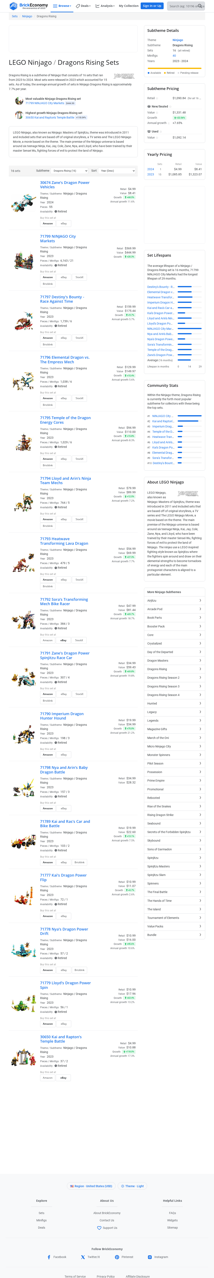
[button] (156, 98)
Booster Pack (156, 626)
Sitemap (172, 1227)
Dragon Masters (157, 660)
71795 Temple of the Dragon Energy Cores (65, 420)
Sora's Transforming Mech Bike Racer (171, 344)
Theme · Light (134, 1186)
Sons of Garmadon (159, 849)
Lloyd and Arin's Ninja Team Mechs (169, 318)
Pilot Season (155, 763)
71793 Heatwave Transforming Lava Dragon (64, 541)
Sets (15, 16)
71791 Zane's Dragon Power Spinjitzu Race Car (65, 655)
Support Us (110, 1227)
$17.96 (131, 993)
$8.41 (132, 193)
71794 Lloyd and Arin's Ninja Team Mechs (65, 480)
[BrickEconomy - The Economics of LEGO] (28, 6)
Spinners (153, 883)
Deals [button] (85, 6)
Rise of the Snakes (159, 806)
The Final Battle (157, 892)
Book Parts (154, 617)
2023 (50, 256)
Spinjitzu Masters (158, 866)
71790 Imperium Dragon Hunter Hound (62, 716)
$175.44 (130, 310)
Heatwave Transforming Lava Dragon (171, 297)
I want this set (110, 224)
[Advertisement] (87, 36)
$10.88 (131, 1047)
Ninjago (27, 16)
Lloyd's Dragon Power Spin (164, 323)
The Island (154, 909)
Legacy (152, 712)
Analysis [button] (107, 6)
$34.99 (131, 724)
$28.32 (131, 782)
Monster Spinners (158, 755)
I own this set (109, 218)
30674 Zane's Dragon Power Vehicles (65, 185)
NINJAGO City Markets (162, 328)
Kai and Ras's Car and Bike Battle (168, 308)
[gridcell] (174, 68)
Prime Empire (155, 780)
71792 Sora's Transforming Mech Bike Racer (64, 601)
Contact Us (107, 1220)
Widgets (172, 1220)
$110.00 (130, 431)
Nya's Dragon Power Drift (163, 339)
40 (174, 55)
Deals (41, 1227)
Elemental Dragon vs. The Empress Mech (173, 292)
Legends (152, 720)
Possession (154, 772)
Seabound (153, 823)
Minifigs (41, 1220)
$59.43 (131, 667)
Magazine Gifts (157, 729)
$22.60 (131, 832)
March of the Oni (158, 738)
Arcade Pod (154, 609)
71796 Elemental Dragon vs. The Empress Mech (65, 359)
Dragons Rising (157, 669)
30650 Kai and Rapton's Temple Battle (49, 117)
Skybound (153, 840)
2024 (50, 202)
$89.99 (131, 492)
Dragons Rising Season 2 (163, 677)
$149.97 (130, 371)
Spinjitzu (152, 857)
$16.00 (131, 939)
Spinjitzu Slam (156, 875)
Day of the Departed (160, 652)
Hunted (152, 703)
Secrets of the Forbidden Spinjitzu (169, 832)
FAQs (172, 1213)
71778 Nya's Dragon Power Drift (64, 931)
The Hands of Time (159, 900)
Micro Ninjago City (159, 746)
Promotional (155, 789)
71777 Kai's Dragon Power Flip (63, 877)
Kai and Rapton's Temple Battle (172, 421)
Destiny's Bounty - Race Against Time (171, 287)
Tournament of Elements (163, 917)
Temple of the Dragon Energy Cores (170, 349)
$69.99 (131, 553)
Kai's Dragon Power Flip (162, 313)
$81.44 (131, 610)
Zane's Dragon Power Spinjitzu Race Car (173, 355)
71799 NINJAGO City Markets (44, 103)
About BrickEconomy (107, 1213)
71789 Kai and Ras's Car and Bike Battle (65, 823)
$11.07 (131, 886)
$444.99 (130, 252)
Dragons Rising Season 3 (163, 686)
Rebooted (153, 798)
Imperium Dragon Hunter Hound (168, 302)
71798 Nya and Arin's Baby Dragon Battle (64, 770)
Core (150, 635)
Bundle (151, 935)
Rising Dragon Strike (160, 815)
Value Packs (155, 926)
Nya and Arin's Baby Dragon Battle (169, 334)
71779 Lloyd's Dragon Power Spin (65, 985)
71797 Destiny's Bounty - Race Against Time (62, 299)
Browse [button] (64, 6)
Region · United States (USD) (93, 1186)
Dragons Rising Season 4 (163, 695)
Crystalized (154, 643)
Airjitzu (151, 600)
